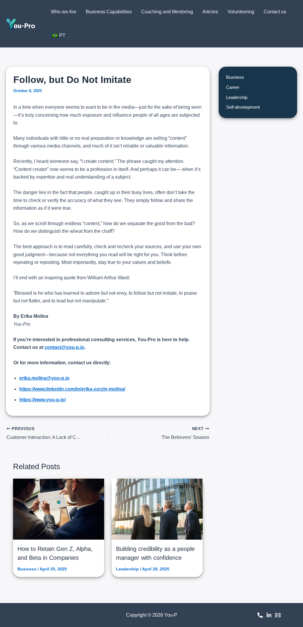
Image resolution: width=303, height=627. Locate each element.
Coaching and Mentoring (167, 11)
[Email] (278, 615)
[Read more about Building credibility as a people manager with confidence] (157, 509)
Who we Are (63, 11)
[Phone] (260, 615)
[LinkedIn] (269, 615)
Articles (210, 11)
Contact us (275, 11)
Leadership (127, 569)
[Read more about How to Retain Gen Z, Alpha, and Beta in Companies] (58, 509)
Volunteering (241, 11)
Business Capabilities (109, 11)
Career (232, 87)
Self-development (243, 107)
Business (26, 569)
